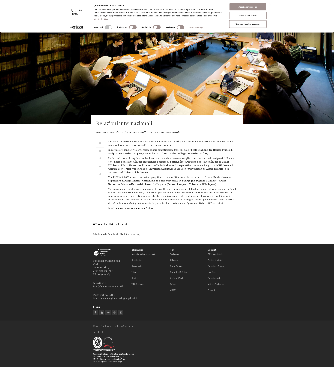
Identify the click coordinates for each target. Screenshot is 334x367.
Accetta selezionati (248, 15)
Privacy (135, 272)
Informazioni (137, 250)
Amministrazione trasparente (144, 254)
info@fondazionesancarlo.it (108, 286)
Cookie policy (137, 266)
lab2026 (173, 290)
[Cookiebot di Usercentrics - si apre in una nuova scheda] (76, 27)
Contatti (211, 290)
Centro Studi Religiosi (178, 272)
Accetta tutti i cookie (247, 7)
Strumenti (212, 250)
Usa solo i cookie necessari (247, 24)
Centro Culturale (176, 266)
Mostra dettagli (196, 27)
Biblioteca (174, 260)
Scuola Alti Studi (176, 278)
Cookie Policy (100, 19)
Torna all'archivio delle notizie (111, 224)
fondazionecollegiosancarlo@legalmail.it (115, 298)
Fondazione (174, 254)
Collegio (173, 284)
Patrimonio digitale (215, 260)
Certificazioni (137, 260)
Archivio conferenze (216, 266)
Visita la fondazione (216, 284)
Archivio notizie (214, 278)
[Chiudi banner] (270, 4)
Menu (172, 250)
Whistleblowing (138, 284)
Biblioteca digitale (215, 254)
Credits (135, 278)
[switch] (133, 27)
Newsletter (212, 272)
